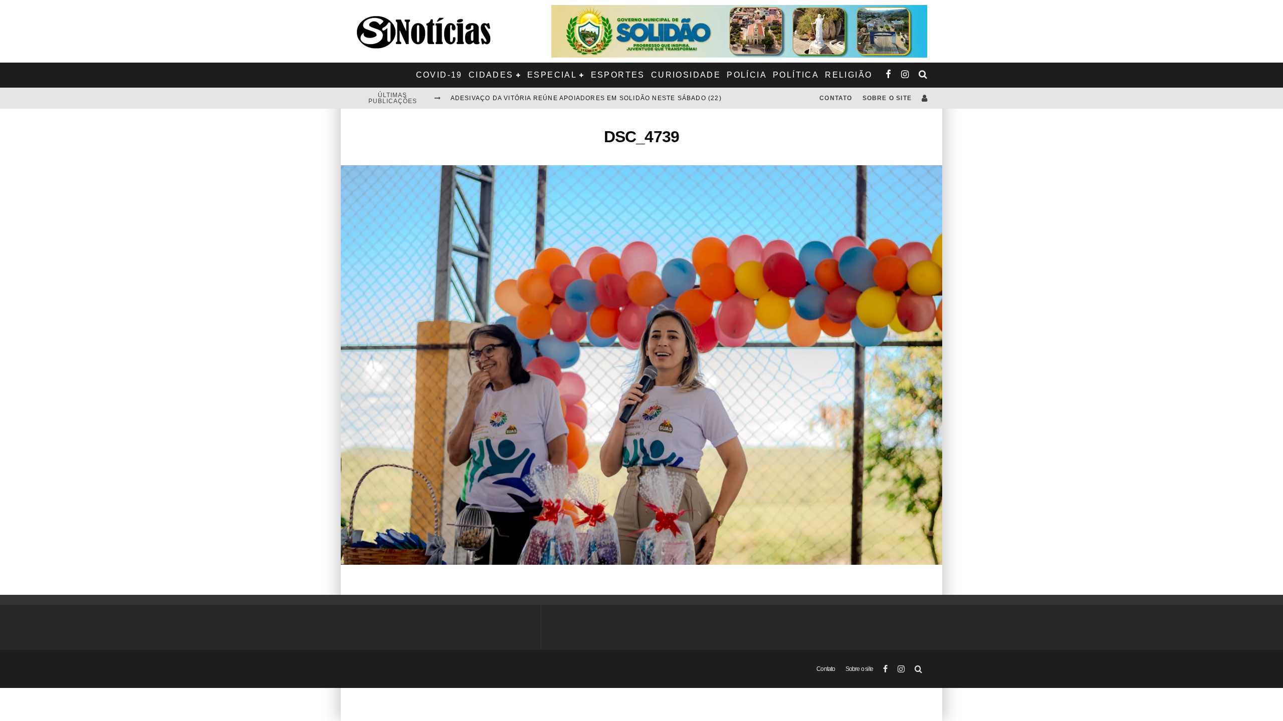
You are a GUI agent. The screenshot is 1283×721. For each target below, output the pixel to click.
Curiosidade (686, 75)
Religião (848, 75)
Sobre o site (887, 98)
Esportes (618, 75)
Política (796, 75)
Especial (552, 75)
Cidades (491, 75)
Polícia (747, 75)
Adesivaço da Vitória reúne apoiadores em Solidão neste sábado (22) (586, 98)
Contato (835, 98)
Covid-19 (439, 75)
